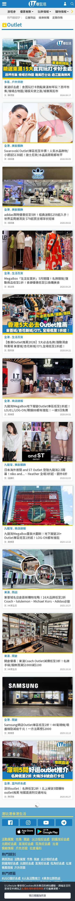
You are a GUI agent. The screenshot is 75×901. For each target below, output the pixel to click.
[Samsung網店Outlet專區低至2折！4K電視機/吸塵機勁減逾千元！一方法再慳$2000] (37, 696)
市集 (19, 839)
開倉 (27, 839)
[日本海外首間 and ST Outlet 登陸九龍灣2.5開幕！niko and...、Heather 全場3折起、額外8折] (37, 441)
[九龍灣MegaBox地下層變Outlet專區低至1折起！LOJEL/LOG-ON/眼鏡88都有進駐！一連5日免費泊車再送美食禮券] (37, 378)
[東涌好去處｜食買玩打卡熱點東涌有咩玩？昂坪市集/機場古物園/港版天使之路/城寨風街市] (37, 59)
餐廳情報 (8, 848)
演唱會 (11, 11)
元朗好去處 (9, 843)
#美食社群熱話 (51, 878)
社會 (55, 843)
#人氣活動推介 (31, 878)
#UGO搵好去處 (11, 878)
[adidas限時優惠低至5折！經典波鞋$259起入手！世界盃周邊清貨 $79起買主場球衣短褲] (37, 186)
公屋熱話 (30, 17)
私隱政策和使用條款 (32, 888)
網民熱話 (7, 859)
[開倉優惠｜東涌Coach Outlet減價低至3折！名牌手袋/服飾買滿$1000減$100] (37, 633)
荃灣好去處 (26, 843)
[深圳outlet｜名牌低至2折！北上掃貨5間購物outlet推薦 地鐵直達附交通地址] (37, 760)
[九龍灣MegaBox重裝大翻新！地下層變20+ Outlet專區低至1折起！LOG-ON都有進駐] (37, 505)
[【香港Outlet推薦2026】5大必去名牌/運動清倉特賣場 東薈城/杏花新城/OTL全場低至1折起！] (37, 314)
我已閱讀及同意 (37, 895)
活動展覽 (8, 839)
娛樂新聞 (44, 17)
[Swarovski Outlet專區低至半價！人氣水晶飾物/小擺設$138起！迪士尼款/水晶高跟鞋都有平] (37, 122)
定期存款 (57, 17)
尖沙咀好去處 (41, 839)
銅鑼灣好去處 (60, 839)
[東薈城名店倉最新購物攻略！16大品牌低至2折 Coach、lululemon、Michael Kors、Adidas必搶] (37, 569)
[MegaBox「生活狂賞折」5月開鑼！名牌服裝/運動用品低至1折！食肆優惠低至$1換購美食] (37, 250)
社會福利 (36, 848)
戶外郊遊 (22, 848)
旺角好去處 (43, 843)
